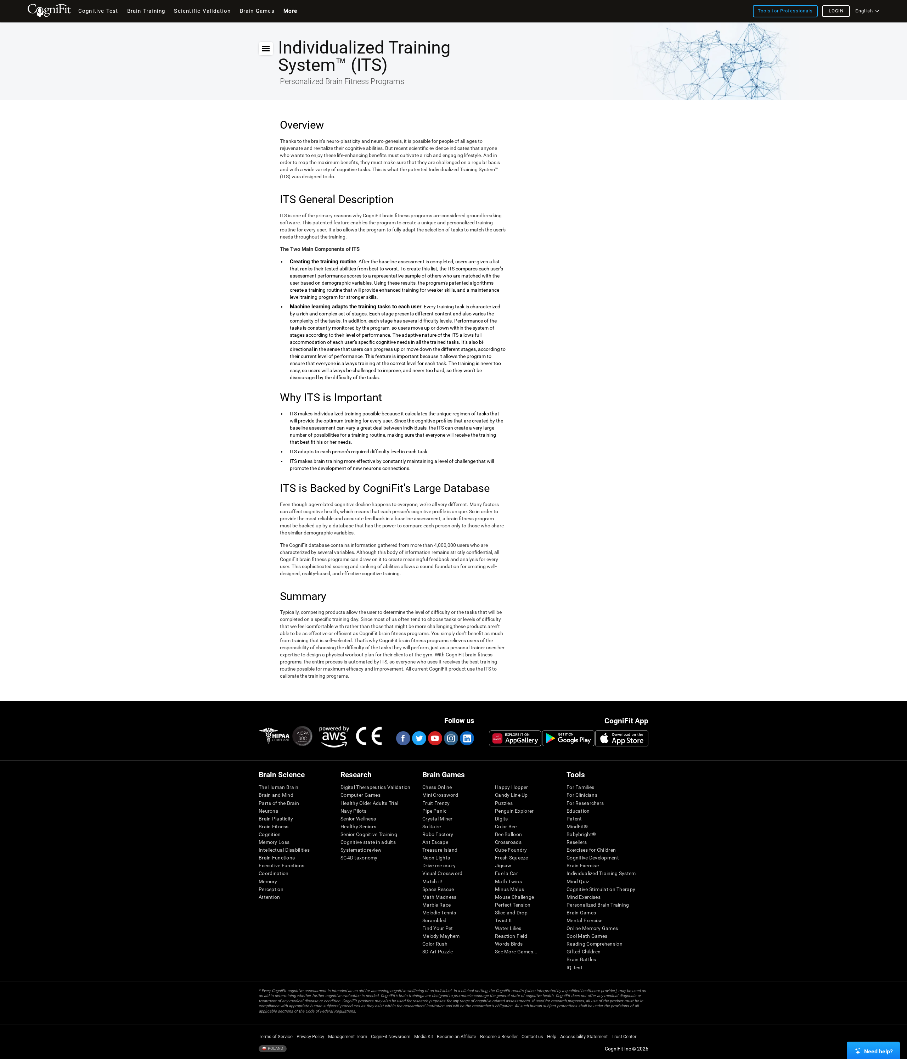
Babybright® (581, 834)
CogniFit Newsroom (390, 1036)
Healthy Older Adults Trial (369, 803)
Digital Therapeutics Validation (375, 787)
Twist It (503, 920)
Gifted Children (584, 951)
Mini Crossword (440, 795)
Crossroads (508, 842)
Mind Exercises (584, 897)
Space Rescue (438, 889)
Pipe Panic (434, 811)
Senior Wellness (358, 819)
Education (578, 811)
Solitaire (431, 826)
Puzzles (504, 803)
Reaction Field (511, 936)
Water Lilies (508, 928)
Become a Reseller (499, 1036)
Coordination (273, 873)
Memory (268, 881)
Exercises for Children (591, 850)
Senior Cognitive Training (368, 834)
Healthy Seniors (358, 826)
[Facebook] (402, 738)
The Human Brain (278, 787)
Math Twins (508, 881)
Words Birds (509, 944)
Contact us (532, 1036)
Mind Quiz (578, 881)
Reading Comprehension (594, 944)
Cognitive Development (593, 858)
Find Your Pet (437, 928)
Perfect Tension (512, 905)
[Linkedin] (466, 738)
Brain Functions (277, 858)
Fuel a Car (506, 873)
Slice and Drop (511, 912)
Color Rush (434, 944)
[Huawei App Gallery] (515, 738)
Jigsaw (503, 865)
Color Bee (506, 826)
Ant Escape (435, 842)
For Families (580, 787)
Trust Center (624, 1036)
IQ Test (574, 967)
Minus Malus (509, 889)
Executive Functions (281, 865)
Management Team (347, 1036)
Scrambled (434, 920)
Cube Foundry (511, 850)
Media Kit (423, 1036)
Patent (574, 819)
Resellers (577, 842)
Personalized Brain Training (598, 905)
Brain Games (581, 912)
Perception (271, 889)
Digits (501, 819)
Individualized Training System (601, 873)
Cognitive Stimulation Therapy (601, 889)
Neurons (268, 811)
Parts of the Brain (279, 803)
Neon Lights (436, 858)
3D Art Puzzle (437, 951)
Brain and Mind (276, 795)
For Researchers (585, 803)
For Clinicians (582, 795)
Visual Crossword (442, 873)
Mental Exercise (584, 920)
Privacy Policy (310, 1036)
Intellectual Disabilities (284, 850)
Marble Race (436, 905)
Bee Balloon (508, 834)
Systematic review (361, 850)
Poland (275, 1048)
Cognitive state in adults (368, 842)
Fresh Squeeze (511, 858)
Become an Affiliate (456, 1036)
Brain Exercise (583, 865)
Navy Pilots (353, 811)
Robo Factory (437, 834)
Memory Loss (274, 842)
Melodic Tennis (439, 912)
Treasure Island (439, 850)
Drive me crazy (439, 865)
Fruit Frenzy (436, 803)
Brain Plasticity (276, 819)
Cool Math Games (587, 936)
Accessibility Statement (584, 1036)
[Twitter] (418, 738)
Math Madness (439, 897)
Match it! (432, 881)
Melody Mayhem (441, 936)
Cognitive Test (98, 11)
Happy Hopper (511, 787)
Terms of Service (276, 1036)
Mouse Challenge (514, 897)
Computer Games (360, 795)
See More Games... (516, 951)
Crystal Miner (437, 819)
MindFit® (577, 826)
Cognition (270, 834)
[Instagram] (450, 738)
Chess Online (437, 787)
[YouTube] (434, 738)
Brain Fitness (274, 826)
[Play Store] (568, 738)
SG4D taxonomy (359, 858)
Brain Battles (581, 959)
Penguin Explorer (514, 811)
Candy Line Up (511, 795)
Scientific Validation (202, 11)
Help (551, 1036)
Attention (269, 897)
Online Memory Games (592, 928)
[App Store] (621, 738)
